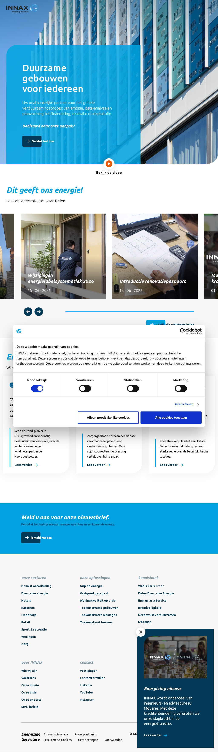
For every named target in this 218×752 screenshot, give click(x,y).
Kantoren (28, 607)
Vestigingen (88, 670)
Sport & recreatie (34, 629)
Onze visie (29, 692)
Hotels (26, 600)
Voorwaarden (113, 740)
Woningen (28, 636)
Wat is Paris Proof (151, 586)
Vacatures (28, 678)
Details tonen (183, 404)
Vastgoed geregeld (94, 593)
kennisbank (148, 577)
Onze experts (31, 699)
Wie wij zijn (29, 670)
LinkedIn (86, 685)
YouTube (86, 692)
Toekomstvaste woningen (98, 615)
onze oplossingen (95, 577)
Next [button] (38, 311)
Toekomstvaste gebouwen (99, 607)
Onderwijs (28, 615)
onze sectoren (33, 577)
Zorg (25, 644)
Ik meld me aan (41, 537)
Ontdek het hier (43, 141)
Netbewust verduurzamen (157, 615)
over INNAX (31, 662)
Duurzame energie (34, 593)
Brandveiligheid (149, 607)
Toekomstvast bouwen (96, 622)
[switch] (85, 388)
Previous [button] (28, 311)
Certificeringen (88, 740)
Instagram (87, 699)
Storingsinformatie (56, 734)
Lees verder (23, 465)
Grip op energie (91, 586)
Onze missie (30, 685)
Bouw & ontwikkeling (36, 586)
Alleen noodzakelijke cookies (108, 417)
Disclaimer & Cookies (58, 740)
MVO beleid (30, 707)
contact (86, 662)
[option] (63, 256)
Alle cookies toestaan (171, 417)
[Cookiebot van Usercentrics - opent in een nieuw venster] (183, 331)
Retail (25, 622)
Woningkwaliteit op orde (98, 600)
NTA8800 (144, 622)
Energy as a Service (152, 600)
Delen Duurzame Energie (156, 593)
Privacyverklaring (86, 734)
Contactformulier (92, 678)
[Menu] (209, 8)
